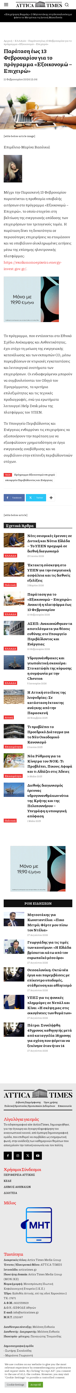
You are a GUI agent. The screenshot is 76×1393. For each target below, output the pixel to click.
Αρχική (8, 40)
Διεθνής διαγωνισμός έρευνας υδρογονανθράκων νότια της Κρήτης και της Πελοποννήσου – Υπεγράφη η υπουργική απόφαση (48, 800)
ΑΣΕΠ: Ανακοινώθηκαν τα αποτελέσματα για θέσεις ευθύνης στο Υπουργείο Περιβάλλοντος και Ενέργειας (49, 633)
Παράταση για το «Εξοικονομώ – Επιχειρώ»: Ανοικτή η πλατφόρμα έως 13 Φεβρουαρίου (49, 602)
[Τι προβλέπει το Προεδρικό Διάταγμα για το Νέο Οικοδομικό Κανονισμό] (14, 731)
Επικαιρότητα (13, 746)
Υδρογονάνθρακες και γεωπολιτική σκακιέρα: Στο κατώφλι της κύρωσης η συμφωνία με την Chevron (49, 668)
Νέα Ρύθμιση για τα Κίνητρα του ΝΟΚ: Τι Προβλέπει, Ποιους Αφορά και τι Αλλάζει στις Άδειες (49, 763)
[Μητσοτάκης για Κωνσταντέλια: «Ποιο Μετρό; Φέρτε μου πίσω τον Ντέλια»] (14, 919)
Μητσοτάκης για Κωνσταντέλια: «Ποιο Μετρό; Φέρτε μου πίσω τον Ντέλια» (47, 922)
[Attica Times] (38, 1093)
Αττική (9, 717)
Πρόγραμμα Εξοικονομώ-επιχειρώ (34, 474)
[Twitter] (28, 1156)
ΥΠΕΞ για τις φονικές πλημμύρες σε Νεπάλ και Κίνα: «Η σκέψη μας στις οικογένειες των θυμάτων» (49, 1005)
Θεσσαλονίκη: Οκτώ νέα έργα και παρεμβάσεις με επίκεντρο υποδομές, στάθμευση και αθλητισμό (49, 977)
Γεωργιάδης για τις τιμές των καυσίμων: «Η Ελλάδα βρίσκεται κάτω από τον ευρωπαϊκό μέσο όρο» (49, 950)
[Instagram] (18, 1156)
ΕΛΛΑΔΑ (20, 40)
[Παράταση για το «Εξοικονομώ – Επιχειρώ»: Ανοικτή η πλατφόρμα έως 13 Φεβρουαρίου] (14, 599)
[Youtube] (38, 1156)
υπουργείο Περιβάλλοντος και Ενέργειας (29, 480)
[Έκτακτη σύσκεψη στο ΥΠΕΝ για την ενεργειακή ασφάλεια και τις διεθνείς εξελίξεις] (14, 569)
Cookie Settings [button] (15, 1384)
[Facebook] (8, 1156)
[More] (51, 497)
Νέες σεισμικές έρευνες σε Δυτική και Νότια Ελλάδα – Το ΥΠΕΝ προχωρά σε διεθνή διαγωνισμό (49, 543)
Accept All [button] (35, 1384)
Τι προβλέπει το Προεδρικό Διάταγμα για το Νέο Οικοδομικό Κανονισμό (48, 734)
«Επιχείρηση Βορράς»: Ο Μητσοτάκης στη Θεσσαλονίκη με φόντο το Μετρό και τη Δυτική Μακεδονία (38, 15)
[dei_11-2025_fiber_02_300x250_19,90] (38, 299)
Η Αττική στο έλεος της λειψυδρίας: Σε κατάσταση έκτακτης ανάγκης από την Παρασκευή (46, 702)
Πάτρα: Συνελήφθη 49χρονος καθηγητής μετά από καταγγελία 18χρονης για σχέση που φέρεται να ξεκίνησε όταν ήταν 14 (49, 1035)
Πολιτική (10, 585)
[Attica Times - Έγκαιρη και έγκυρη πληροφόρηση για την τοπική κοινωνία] (39, 4)
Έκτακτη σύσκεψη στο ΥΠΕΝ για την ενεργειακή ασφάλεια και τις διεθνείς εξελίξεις (49, 572)
